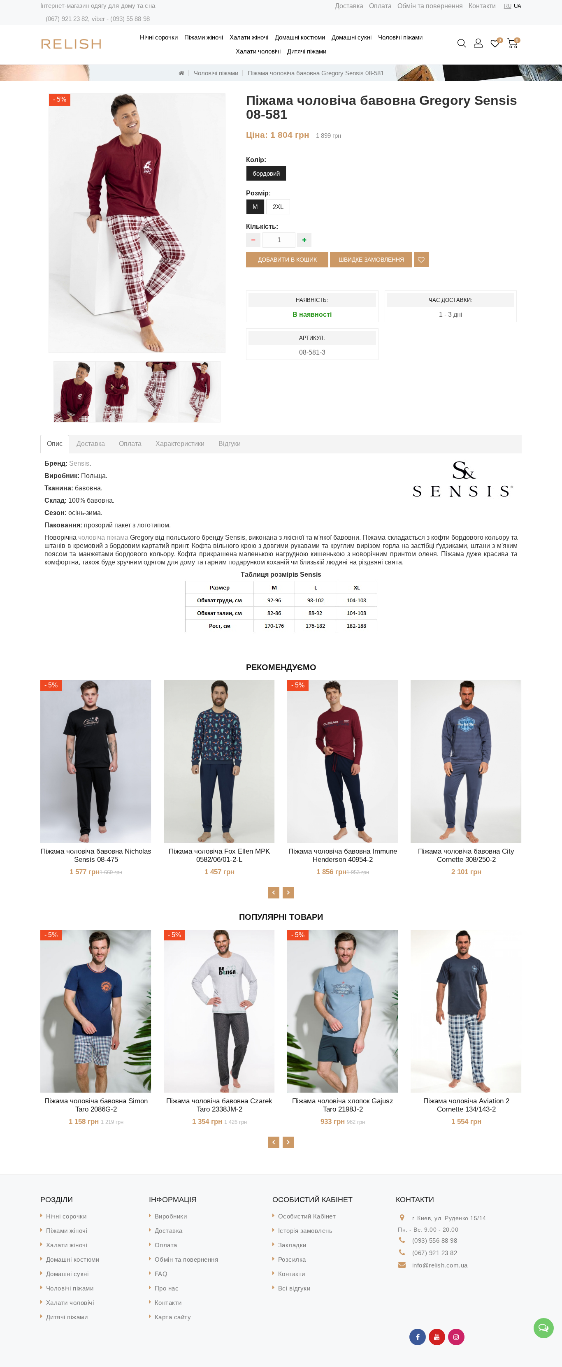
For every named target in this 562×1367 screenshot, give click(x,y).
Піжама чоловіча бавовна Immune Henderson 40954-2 (342, 855)
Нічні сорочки (159, 37)
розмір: (258, 193)
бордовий (266, 173)
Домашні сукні (352, 37)
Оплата (380, 5)
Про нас (167, 1288)
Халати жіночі (249, 37)
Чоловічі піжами (400, 37)
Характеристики (180, 443)
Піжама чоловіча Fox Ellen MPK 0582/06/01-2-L (219, 855)
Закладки (292, 1245)
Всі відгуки (294, 1288)
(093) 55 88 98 (129, 18)
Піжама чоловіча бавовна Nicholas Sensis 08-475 (96, 855)
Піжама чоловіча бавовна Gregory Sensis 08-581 (316, 73)
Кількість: (262, 226)
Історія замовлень (305, 1230)
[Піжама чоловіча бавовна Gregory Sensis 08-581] (74, 391)
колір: (256, 159)
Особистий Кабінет (307, 1216)
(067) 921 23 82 (67, 18)
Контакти (482, 5)
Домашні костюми (300, 37)
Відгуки (229, 443)
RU (507, 6)
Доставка (349, 5)
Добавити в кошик (287, 259)
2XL (278, 206)
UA (517, 6)
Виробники (171, 1216)
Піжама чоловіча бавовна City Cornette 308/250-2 (466, 855)
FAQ (161, 1273)
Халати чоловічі (258, 51)
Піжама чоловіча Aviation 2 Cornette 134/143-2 (466, 1105)
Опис (55, 443)
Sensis (79, 463)
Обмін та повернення (430, 5)
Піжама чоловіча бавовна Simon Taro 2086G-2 (96, 1105)
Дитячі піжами (306, 51)
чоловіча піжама (103, 537)
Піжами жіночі (203, 37)
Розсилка (292, 1259)
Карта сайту (173, 1317)
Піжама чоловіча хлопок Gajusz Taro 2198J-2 (342, 1105)
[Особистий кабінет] (479, 43)
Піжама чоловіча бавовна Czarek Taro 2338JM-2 (219, 1105)
